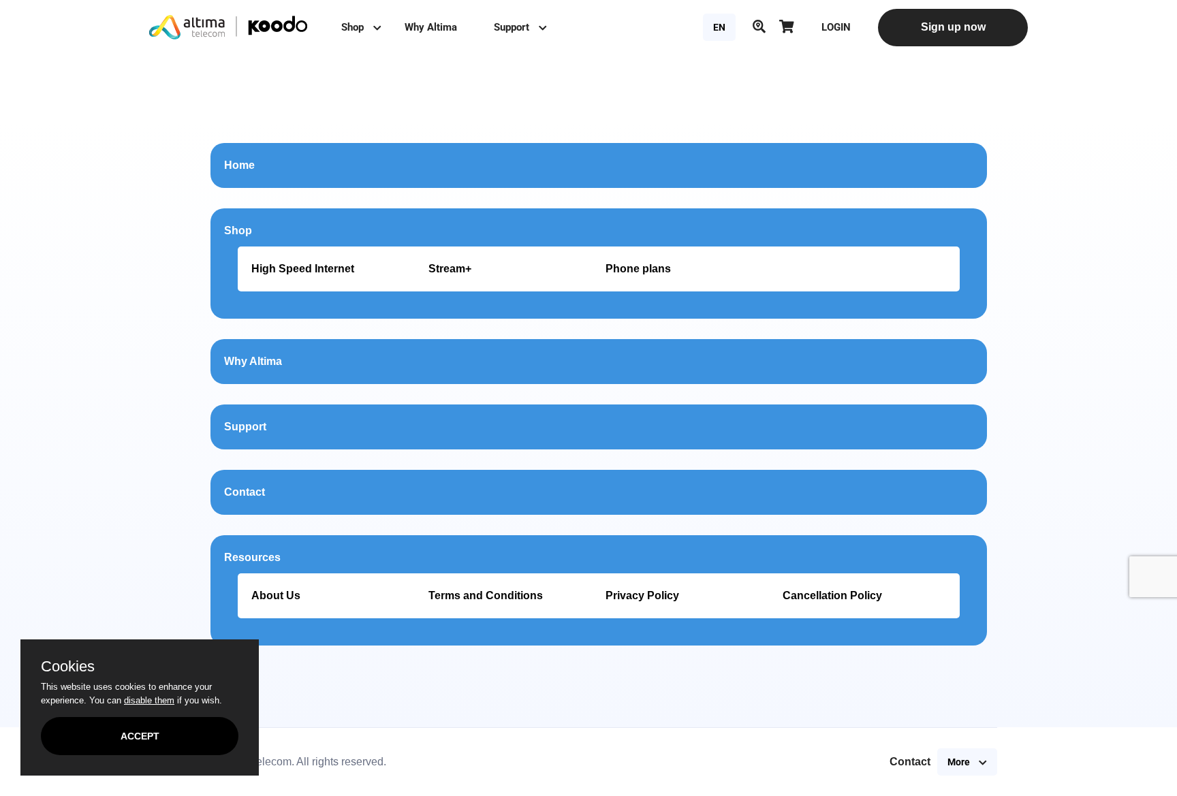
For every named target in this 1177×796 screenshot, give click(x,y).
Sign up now (953, 27)
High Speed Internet (302, 268)
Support (513, 27)
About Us (275, 595)
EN (719, 27)
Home (239, 165)
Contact (244, 492)
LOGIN (836, 27)
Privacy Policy (642, 595)
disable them (149, 700)
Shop (353, 27)
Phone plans (638, 268)
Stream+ (449, 268)
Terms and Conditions (485, 595)
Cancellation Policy (832, 595)
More (959, 762)
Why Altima (431, 27)
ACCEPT (140, 736)
